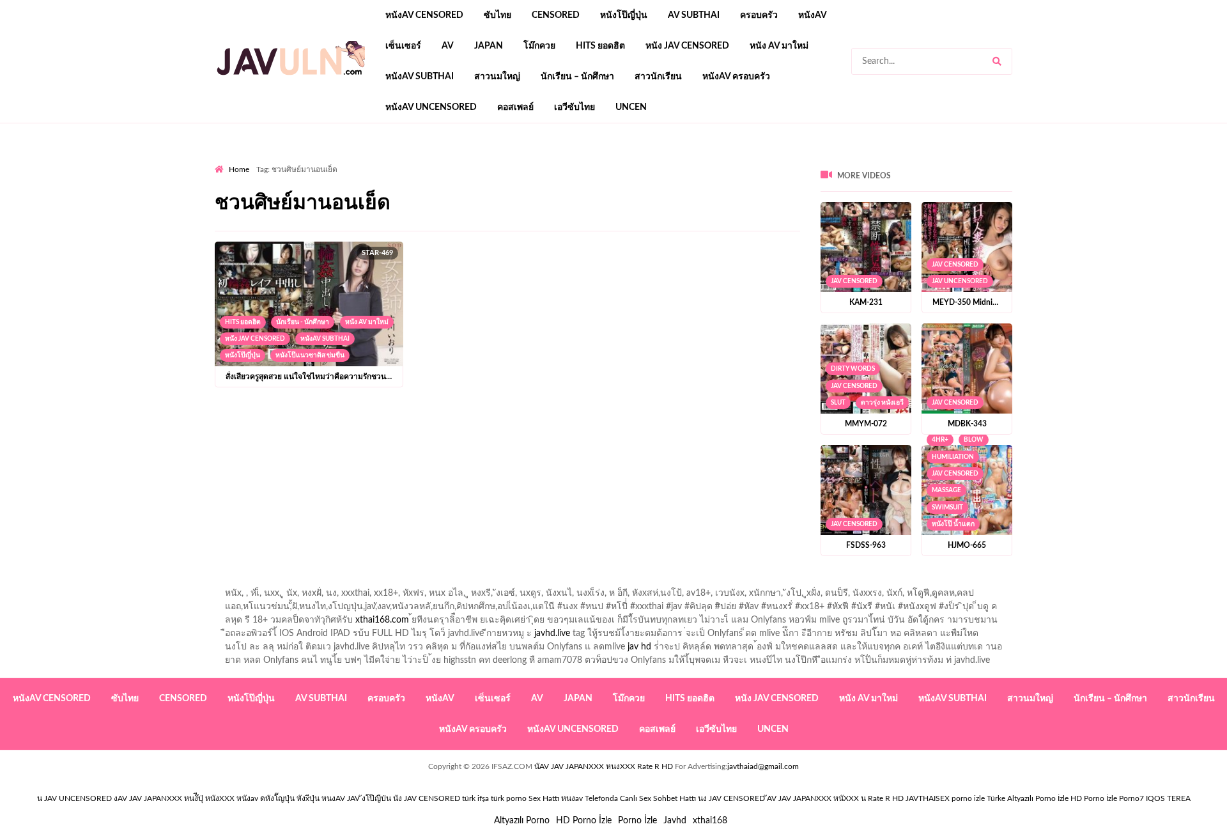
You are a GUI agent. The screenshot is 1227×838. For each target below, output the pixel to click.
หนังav (812, 15)
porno (226, 160)
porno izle (260, 160)
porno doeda (307, 160)
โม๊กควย (539, 46)
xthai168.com (382, 620)
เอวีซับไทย (574, 107)
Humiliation (953, 457)
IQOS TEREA (1168, 798)
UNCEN (631, 107)
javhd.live (552, 633)
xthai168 (710, 820)
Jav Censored (854, 281)
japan (488, 46)
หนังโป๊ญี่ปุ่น (623, 15)
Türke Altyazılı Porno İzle (1028, 798)
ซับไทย (497, 15)
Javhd (674, 820)
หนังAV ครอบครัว (736, 76)
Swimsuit (947, 507)
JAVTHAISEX (928, 798)
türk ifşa (475, 798)
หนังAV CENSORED (424, 15)
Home (239, 169)
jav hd (639, 646)
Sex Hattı (544, 798)
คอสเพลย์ (515, 107)
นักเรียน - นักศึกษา (302, 322)
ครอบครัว (759, 15)
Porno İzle (637, 820)
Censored (556, 15)
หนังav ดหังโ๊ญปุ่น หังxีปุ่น (278, 798)
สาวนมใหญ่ (497, 76)
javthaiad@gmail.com (763, 766)
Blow (974, 440)
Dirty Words (853, 369)
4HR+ (940, 440)
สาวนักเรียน (658, 76)
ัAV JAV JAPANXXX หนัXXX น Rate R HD (835, 798)
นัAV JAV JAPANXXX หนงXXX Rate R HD (603, 766)
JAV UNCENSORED (960, 281)
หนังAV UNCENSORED (431, 107)
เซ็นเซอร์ (403, 46)
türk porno (509, 798)
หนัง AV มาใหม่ (779, 46)
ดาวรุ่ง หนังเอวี (882, 403)
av (448, 46)
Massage (946, 490)
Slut (838, 403)
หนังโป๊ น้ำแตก (953, 524)
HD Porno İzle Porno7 (1107, 798)
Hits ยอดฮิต (600, 46)
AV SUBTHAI (694, 15)
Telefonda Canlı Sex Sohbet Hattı (640, 798)
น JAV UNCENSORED (74, 798)
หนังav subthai (419, 76)
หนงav (572, 798)
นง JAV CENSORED (731, 798)
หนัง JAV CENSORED (687, 46)
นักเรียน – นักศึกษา (577, 76)
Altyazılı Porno (522, 820)
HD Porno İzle (584, 820)
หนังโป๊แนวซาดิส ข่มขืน (309, 355)
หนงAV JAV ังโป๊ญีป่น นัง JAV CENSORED (390, 798)
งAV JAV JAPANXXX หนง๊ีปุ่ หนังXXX (174, 798)
